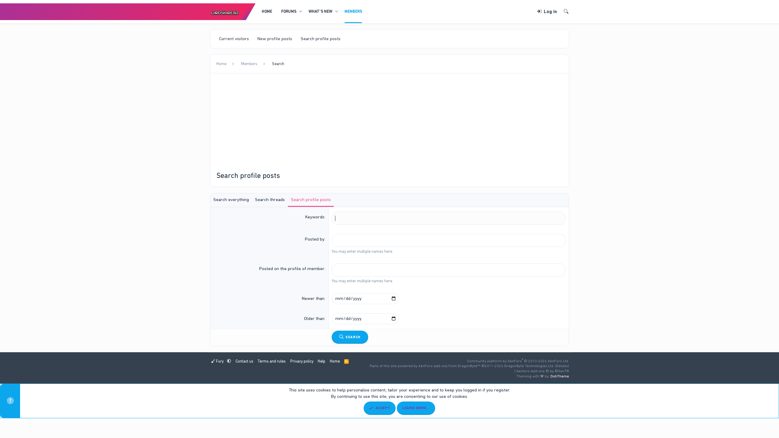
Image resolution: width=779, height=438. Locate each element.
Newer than (313, 298)
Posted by (314, 239)
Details (562, 366)
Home (267, 11)
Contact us (244, 361)
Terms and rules (272, 361)
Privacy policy (301, 361)
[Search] (566, 12)
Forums (288, 11)
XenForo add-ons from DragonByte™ (449, 366)
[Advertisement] (389, 125)
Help (321, 361)
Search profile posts (321, 38)
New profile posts (274, 38)
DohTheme (559, 376)
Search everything (231, 199)
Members (353, 11)
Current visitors (234, 38)
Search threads (270, 199)
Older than (314, 318)
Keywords (314, 217)
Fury (220, 361)
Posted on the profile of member (291, 268)
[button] (300, 11)
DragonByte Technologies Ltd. (529, 366)
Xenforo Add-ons (542, 371)
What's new (320, 11)
